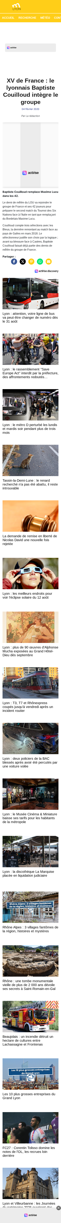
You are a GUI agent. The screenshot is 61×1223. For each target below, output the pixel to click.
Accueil (8, 17)
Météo (45, 17)
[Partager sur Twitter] (22, 263)
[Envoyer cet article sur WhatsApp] (39, 263)
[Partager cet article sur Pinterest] (30, 263)
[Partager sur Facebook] (13, 263)
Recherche (27, 17)
